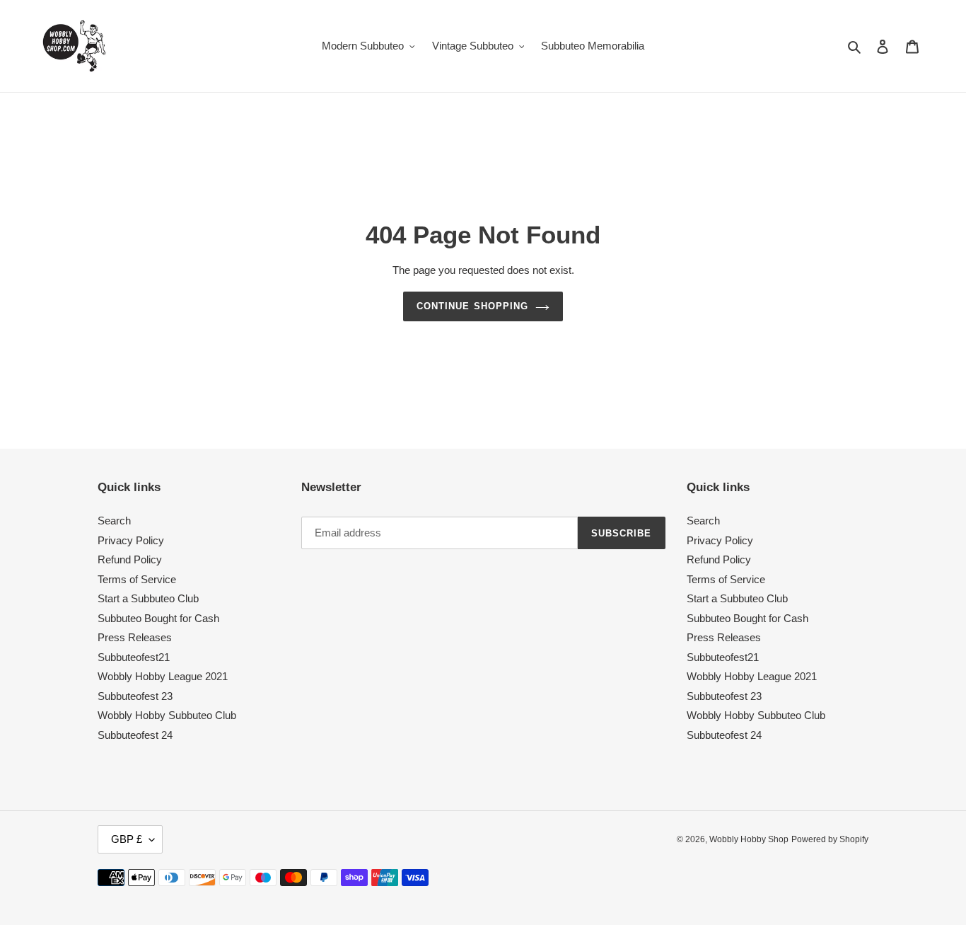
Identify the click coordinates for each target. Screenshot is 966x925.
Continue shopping (472, 306)
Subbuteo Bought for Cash (158, 618)
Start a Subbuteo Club (148, 598)
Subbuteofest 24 (135, 735)
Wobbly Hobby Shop (748, 839)
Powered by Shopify (829, 839)
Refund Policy (130, 559)
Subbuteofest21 (134, 657)
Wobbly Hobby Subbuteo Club (167, 715)
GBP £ (126, 839)
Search (114, 521)
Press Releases (135, 637)
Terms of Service (137, 579)
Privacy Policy (131, 540)
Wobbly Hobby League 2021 (163, 676)
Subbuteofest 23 (135, 696)
